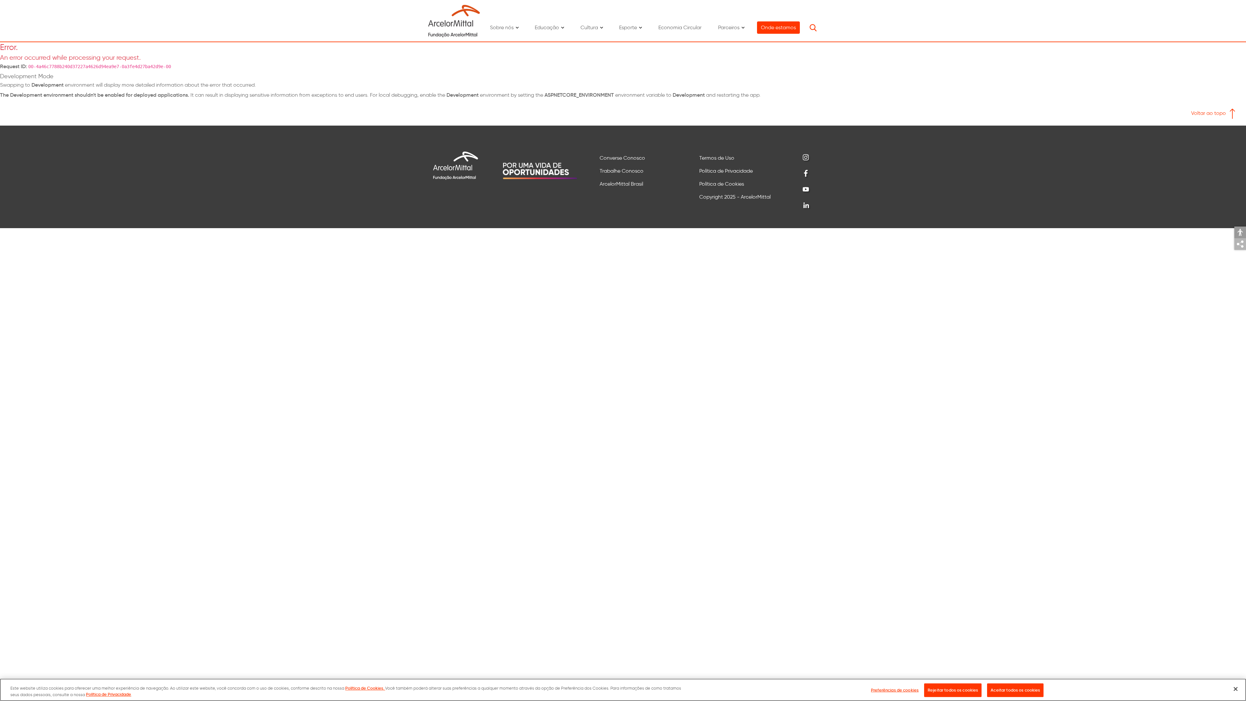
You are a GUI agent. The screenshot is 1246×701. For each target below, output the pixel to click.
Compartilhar (1240, 244)
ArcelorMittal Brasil (621, 184)
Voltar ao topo (1209, 113)
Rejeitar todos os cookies (953, 690)
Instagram (806, 158)
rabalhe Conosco (622, 171)
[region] (623, 690)
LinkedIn (806, 205)
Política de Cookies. (365, 688)
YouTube (806, 189)
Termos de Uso (716, 158)
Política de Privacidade (726, 171)
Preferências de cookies (895, 690)
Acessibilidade (1240, 232)
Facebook (806, 173)
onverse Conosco (624, 158)
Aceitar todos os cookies (1015, 690)
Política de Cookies (721, 184)
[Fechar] (1235, 689)
